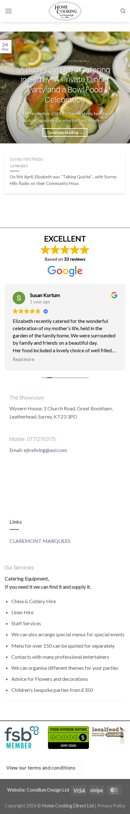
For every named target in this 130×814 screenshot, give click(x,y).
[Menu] (8, 11)
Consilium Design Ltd (48, 790)
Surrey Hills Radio (26, 159)
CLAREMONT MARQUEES (39, 541)
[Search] (123, 11)
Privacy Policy (111, 805)
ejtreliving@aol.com (45, 450)
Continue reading (65, 132)
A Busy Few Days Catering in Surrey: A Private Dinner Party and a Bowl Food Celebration (65, 85)
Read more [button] (23, 359)
